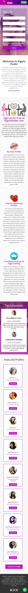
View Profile (13, 383)
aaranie (13, 427)
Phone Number (7, 26)
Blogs (21, 578)
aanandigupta (13, 552)
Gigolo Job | (22, 580)
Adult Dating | (14, 580)
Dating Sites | (6, 580)
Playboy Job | (5, 582)
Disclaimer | (8, 578)
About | (5, 576)
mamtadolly (13, 403)
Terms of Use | (11, 576)
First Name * (6, 15)
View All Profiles (14, 567)
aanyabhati (13, 502)
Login (24, 2)
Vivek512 (13, 378)
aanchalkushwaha (13, 527)
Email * (5, 37)
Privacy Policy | (21, 576)
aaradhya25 (13, 452)
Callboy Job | (13, 582)
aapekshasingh (13, 477)
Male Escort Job (22, 582)
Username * (6, 32)
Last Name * (6, 21)
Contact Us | (16, 578)
